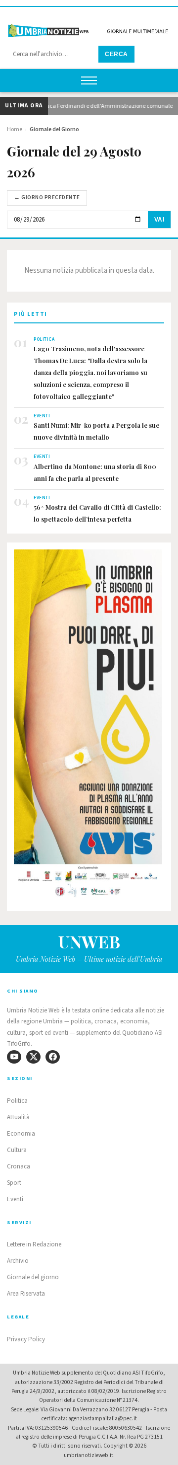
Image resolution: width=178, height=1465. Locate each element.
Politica (17, 1100)
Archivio (18, 1260)
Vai (159, 219)
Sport (14, 1182)
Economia (21, 1133)
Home (14, 129)
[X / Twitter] (33, 1057)
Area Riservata (26, 1293)
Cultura (17, 1150)
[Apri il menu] (89, 80)
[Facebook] (52, 1057)
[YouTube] (14, 1057)
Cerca (116, 54)
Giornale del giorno (33, 1277)
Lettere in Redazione (34, 1244)
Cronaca (18, 1166)
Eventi (15, 1199)
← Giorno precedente (47, 197)
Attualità (18, 1117)
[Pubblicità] (89, 726)
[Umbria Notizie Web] (89, 26)
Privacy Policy (26, 1339)
